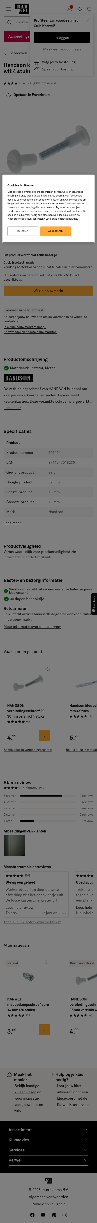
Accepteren (55, 231)
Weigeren (23, 231)
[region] (48, 209)
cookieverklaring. (68, 219)
